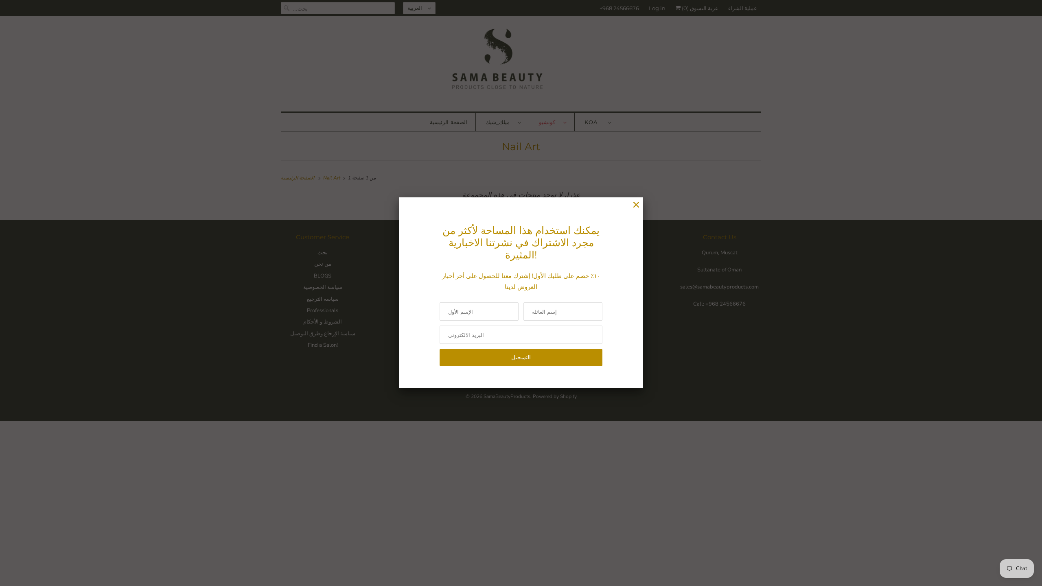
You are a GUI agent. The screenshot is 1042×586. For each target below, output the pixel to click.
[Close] (636, 204)
